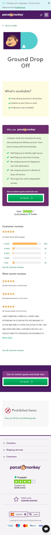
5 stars (7, 243)
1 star (6, 262)
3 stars (7, 253)
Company (11, 442)
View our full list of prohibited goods (20, 418)
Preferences (20, 7)
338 (45, 243)
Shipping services (14, 449)
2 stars (6, 258)
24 (45, 248)
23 (45, 262)
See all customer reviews (13, 267)
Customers (11, 456)
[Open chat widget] (46, 529)
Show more (7, 337)
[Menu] (46, 15)
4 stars (7, 248)
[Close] (49, 3)
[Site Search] (41, 14)
